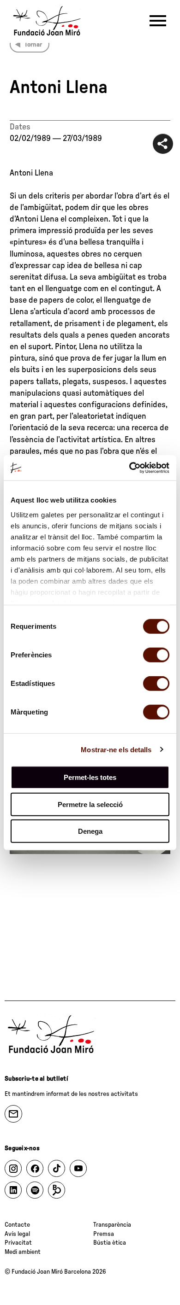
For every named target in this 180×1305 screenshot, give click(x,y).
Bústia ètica (109, 1243)
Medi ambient (23, 1252)
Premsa (103, 1234)
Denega (90, 831)
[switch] (156, 655)
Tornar (33, 44)
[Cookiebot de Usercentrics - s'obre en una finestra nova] (129, 468)
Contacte (17, 1225)
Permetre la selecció (90, 804)
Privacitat (18, 1243)
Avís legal (17, 1234)
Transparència (112, 1225)
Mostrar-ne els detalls (116, 749)
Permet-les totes (90, 777)
